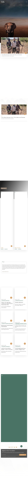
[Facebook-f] (12, 447)
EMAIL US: (3, 473)
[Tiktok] (14, 447)
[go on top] (21, 446)
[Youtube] (16, 447)
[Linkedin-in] (9, 447)
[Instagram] (11, 447)
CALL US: (3, 476)
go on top (25, 446)
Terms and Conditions (18, 456)
